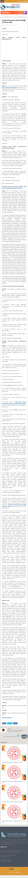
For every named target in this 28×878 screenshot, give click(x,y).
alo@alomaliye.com (5, 860)
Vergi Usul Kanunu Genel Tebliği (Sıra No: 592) (12, 801)
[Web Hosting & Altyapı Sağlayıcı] (13, 869)
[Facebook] (20, 1)
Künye (9, 861)
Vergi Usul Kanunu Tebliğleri (10, 25)
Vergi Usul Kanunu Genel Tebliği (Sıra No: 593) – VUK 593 (13, 782)
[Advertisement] (13, 50)
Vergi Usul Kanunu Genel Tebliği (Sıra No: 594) (12, 762)
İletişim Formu (4, 861)
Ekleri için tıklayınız (7, 717)
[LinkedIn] (22, 1)
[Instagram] (26, 1)
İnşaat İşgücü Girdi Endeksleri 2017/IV (12, 736)
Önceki (9, 728)
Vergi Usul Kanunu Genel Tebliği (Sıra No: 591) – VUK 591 (13, 821)
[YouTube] (24, 1)
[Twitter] (18, 1)
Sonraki (18, 735)
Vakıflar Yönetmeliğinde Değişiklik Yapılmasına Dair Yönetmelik (15, 731)
